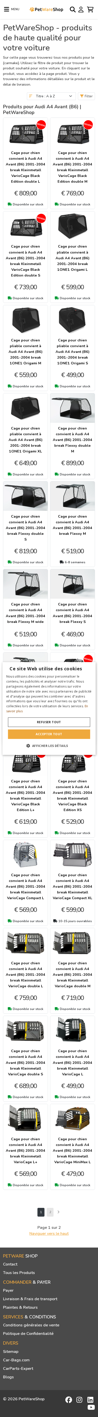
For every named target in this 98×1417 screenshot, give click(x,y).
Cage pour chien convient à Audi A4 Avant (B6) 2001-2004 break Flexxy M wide (25, 613)
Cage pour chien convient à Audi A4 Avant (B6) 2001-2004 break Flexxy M (72, 525)
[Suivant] (58, 1212)
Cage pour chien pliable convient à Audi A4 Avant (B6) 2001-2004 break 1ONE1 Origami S (72, 352)
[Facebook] (69, 1400)
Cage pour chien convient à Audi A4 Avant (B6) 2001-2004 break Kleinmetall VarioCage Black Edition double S (25, 261)
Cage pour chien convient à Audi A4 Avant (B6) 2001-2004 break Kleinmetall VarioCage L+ (25, 1150)
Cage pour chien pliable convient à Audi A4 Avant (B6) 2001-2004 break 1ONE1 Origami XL (25, 440)
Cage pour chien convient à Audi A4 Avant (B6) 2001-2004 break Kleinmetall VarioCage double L (25, 975)
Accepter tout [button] (49, 734)
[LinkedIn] (91, 1400)
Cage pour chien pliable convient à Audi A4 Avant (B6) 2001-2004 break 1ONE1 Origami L (72, 258)
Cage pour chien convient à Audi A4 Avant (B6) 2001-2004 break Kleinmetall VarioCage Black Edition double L (25, 167)
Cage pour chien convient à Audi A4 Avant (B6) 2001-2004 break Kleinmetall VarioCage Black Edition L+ (25, 795)
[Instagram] (80, 1400)
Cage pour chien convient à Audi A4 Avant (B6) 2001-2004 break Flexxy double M (72, 440)
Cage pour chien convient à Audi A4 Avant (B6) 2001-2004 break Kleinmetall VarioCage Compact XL (72, 886)
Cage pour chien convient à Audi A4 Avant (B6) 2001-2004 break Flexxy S (72, 613)
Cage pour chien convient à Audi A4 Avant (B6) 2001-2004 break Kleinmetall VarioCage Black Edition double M (72, 167)
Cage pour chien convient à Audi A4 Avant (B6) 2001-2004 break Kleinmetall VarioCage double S (25, 1062)
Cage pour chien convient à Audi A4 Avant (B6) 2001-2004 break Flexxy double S (25, 528)
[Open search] (73, 9)
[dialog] (49, 708)
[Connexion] (81, 9)
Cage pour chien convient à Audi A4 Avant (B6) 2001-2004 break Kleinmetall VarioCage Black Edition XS (72, 795)
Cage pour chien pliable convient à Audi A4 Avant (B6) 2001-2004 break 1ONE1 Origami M (25, 352)
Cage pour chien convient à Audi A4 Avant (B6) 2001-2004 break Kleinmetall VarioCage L (72, 1062)
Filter (88, 96)
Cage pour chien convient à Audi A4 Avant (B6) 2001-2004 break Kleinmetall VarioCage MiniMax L (72, 1150)
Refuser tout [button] (49, 722)
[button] (49, 746)
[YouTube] (91, 1407)
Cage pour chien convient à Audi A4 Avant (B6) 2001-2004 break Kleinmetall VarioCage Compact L (25, 886)
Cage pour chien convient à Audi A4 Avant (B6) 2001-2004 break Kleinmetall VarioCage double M (72, 975)
